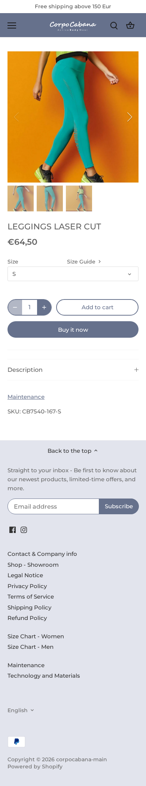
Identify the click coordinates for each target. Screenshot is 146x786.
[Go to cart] (130, 25)
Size (12, 262)
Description (25, 369)
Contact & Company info (42, 553)
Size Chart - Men (30, 646)
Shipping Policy (29, 607)
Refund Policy (27, 617)
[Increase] (44, 307)
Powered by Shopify (35, 767)
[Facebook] (12, 529)
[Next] (129, 117)
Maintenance (26, 396)
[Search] (114, 25)
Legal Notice (25, 575)
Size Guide (82, 262)
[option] (73, 117)
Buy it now (73, 329)
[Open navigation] (11, 25)
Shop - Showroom (33, 564)
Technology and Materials (43, 675)
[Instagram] (24, 529)
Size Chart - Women (35, 636)
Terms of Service (30, 596)
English (17, 710)
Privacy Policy (27, 586)
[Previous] (16, 117)
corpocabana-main (81, 759)
